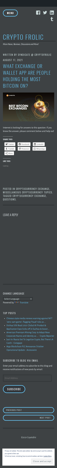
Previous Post (30, 409)
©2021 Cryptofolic (28, 437)
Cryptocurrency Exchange (32, 189)
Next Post (47, 417)
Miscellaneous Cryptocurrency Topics (27, 192)
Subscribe (14, 389)
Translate (24, 302)
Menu (10, 13)
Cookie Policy (47, 456)
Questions (9, 199)
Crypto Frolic (23, 36)
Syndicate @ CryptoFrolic (34, 55)
